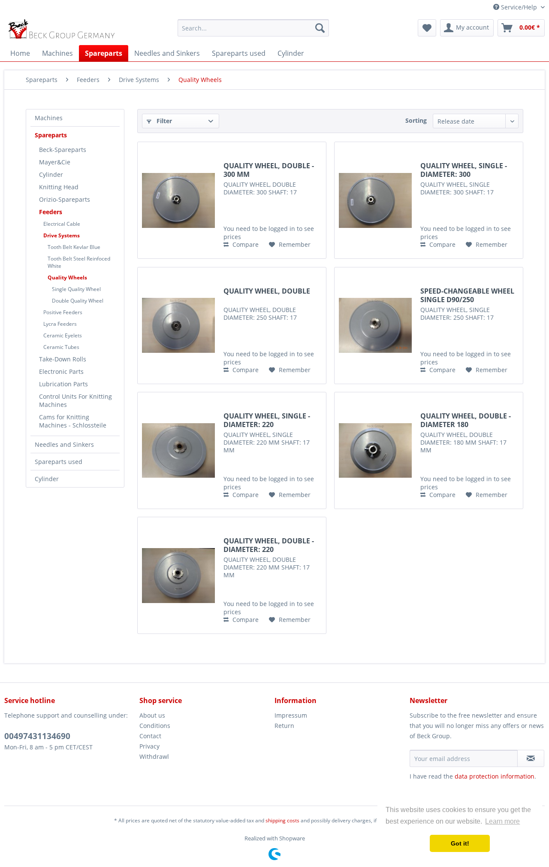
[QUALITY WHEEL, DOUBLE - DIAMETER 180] (375, 450)
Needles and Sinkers (64, 444)
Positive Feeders (62, 312)
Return (284, 725)
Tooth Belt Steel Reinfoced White (79, 262)
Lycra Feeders (60, 323)
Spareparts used (58, 462)
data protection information (494, 776)
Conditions (154, 725)
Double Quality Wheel (77, 300)
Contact (150, 736)
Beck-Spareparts (62, 150)
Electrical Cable (61, 223)
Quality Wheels (67, 277)
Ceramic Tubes (61, 347)
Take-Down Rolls (62, 359)
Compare (245, 244)
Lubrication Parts (63, 384)
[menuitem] (253, 27)
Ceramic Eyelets (62, 335)
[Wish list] (427, 27)
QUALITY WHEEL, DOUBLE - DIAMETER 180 (465, 420)
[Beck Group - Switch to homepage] (63, 30)
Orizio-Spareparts (64, 199)
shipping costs (282, 820)
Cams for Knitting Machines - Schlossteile (72, 421)
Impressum (290, 715)
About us (152, 715)
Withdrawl (154, 756)
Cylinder (51, 174)
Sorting (416, 120)
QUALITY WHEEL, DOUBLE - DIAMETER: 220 (268, 545)
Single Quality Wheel (76, 289)
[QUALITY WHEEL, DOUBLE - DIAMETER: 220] (178, 575)
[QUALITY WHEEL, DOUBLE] (178, 325)
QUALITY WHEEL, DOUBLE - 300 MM (268, 170)
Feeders (50, 212)
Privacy (149, 746)
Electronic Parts (61, 371)
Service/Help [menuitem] (519, 7)
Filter (163, 121)
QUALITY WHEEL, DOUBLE (266, 291)
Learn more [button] (502, 821)
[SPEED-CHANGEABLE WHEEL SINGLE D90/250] (375, 325)
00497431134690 (37, 736)
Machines (49, 118)
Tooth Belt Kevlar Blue (74, 247)
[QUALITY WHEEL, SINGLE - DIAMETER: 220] (178, 450)
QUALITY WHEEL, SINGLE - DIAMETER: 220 (266, 420)
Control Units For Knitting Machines (75, 400)
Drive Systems (61, 235)
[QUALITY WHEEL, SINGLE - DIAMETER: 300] (375, 200)
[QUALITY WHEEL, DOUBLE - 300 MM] (178, 200)
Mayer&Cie (54, 162)
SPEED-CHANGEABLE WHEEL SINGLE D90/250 (467, 295)
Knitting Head (58, 187)
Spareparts (51, 135)
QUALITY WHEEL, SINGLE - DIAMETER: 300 (463, 170)
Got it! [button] (460, 843)
